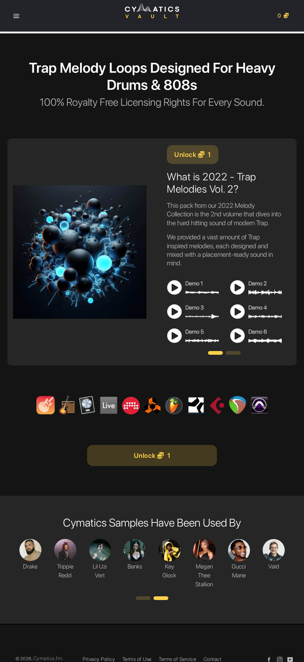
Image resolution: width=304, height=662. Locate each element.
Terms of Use (137, 659)
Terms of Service (177, 659)
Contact (213, 659)
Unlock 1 (192, 154)
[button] (215, 353)
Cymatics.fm (47, 658)
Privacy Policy (99, 659)
